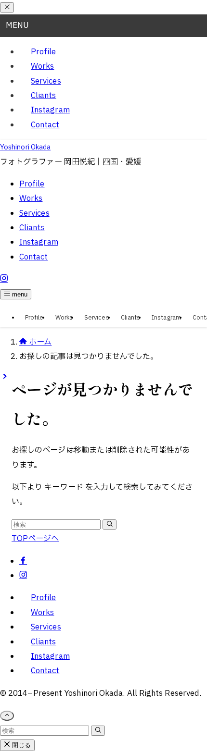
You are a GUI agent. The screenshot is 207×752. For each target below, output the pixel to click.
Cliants (43, 95)
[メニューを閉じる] (7, 7)
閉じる (20, 745)
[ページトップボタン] (7, 716)
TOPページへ (35, 538)
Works (42, 66)
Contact (45, 125)
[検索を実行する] (109, 524)
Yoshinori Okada (25, 147)
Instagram (50, 110)
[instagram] (23, 575)
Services (46, 81)
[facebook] (23, 561)
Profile (43, 52)
